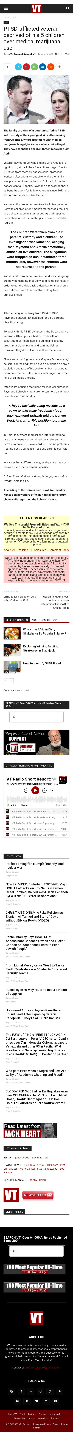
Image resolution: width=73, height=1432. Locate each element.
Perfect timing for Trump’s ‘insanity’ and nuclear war (35, 865)
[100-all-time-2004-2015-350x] (35, 1273)
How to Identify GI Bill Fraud (42, 663)
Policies (32, 1414)
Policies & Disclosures (32, 550)
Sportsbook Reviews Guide (46, 1424)
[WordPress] (46, 1401)
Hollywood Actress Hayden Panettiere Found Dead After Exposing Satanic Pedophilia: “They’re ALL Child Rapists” (33, 1014)
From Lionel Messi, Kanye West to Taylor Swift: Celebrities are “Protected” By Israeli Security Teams (37, 969)
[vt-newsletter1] (30, 1200)
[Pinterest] (26, 66)
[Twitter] (18, 66)
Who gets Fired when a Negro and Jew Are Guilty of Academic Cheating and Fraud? (36, 1073)
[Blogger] (11, 1391)
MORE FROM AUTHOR (44, 620)
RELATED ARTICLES (17, 620)
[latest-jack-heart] (30, 1137)
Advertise (43, 1417)
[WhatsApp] (34, 66)
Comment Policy (59, 550)
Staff (22, 1414)
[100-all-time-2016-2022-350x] (35, 1291)
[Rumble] (50, 1391)
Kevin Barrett (40, 1157)
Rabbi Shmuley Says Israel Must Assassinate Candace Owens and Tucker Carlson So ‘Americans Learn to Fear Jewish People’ (35, 943)
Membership (56, 1414)
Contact (55, 1417)
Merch (32, 1417)
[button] (6, 8)
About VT (10, 550)
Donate (42, 1414)
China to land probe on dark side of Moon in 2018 (20, 598)
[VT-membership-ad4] (36, 754)
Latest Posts (13, 856)
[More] (59, 66)
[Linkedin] (42, 66)
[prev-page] (6, 680)
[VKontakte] (36, 1401)
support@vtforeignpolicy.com (43, 1367)
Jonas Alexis (22, 1157)
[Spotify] (17, 1401)
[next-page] (11, 680)
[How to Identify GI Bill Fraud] (12, 667)
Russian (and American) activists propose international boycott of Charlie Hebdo (55, 602)
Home (7, 16)
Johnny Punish (37, 1179)
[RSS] (59, 1391)
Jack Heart (52, 1165)
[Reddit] (40, 1391)
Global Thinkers (14, 1211)
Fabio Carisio (36, 1165)
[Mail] (30, 1391)
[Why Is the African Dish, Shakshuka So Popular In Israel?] (12, 633)
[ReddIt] (50, 66)
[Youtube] (55, 1401)
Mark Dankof (27, 1168)
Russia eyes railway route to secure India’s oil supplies (36, 991)
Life (14, 16)
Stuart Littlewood (47, 1168)
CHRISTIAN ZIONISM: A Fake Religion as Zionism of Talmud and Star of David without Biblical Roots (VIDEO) (34, 916)
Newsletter (19, 1417)
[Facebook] (21, 1391)
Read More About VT (40, 1360)
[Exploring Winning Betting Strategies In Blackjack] (12, 650)
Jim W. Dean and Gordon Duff (21, 54)
